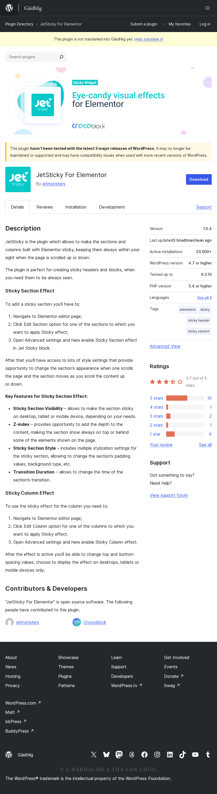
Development (112, 207)
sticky (205, 310)
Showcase (68, 657)
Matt (12, 712)
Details (17, 207)
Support (204, 207)
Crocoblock (95, 622)
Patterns (66, 685)
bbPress (16, 721)
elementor (188, 310)
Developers (122, 676)
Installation (76, 207)
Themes (66, 666)
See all (205, 444)
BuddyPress (19, 731)
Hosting (12, 676)
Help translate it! (148, 39)
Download (198, 179)
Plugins (65, 676)
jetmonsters (54, 183)
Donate (174, 676)
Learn (116, 657)
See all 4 (204, 297)
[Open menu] (208, 8)
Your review (161, 444)
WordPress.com (23, 703)
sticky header (199, 320)
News (10, 666)
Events (171, 666)
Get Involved (176, 657)
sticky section (199, 331)
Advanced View (165, 346)
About (11, 657)
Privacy (12, 685)
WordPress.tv (127, 685)
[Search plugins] (61, 57)
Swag (172, 685)
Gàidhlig (25, 754)
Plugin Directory (19, 24)
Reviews (45, 207)
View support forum (169, 495)
